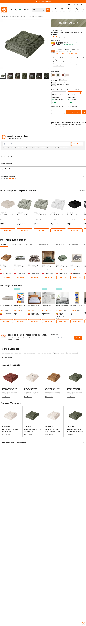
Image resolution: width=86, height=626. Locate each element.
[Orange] (63, 75)
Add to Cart (74, 112)
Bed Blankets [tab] (16, 244)
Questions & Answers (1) (70, 37)
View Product (6, 397)
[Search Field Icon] (48, 10)
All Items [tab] (4, 244)
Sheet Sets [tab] (29, 244)
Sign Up (78, 338)
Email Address (55, 334)
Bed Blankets (21, 16)
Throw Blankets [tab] (73, 244)
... (1, 16)
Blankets (13, 16)
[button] (43, 157)
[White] (67, 75)
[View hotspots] (32, 76)
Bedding (5, 16)
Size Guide (63, 80)
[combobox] (39, 10)
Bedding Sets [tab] (59, 244)
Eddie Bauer (6, 426)
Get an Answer (77, 144)
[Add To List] (84, 112)
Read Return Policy (61, 126)
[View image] (3, 76)
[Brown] (53, 75)
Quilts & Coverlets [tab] (44, 244)
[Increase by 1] (63, 112)
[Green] (58, 75)
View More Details (58, 66)
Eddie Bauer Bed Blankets (35, 16)
